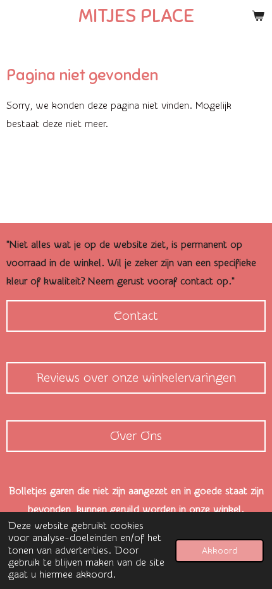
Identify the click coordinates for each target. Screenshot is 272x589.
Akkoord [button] (219, 550)
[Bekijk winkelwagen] (258, 16)
